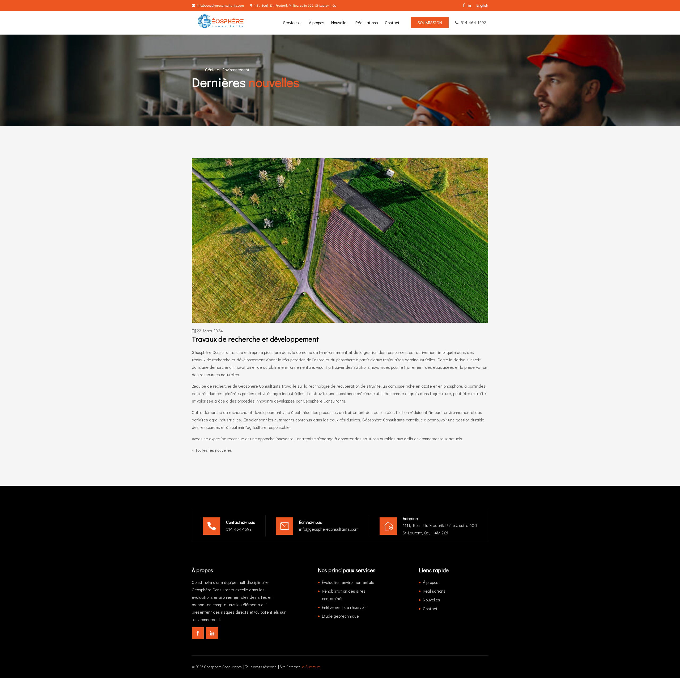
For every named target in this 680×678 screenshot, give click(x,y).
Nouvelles (339, 22)
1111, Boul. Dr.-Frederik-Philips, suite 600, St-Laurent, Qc (295, 5)
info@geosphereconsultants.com (220, 5)
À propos (316, 22)
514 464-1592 (473, 22)
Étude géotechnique (340, 616)
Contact (392, 22)
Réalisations (366, 22)
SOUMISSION (430, 22)
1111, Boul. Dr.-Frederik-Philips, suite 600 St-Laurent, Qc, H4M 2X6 (440, 528)
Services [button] (291, 22)
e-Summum (311, 666)
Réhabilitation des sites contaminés (344, 594)
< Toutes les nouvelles (212, 450)
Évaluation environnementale (348, 582)
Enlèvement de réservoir (344, 607)
